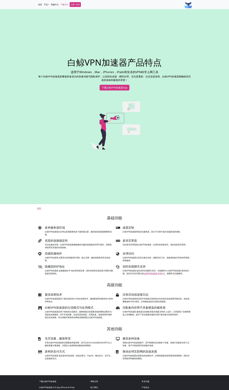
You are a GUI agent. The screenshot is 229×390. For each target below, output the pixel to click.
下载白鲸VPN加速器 (47, 381)
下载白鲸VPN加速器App (114, 87)
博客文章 (94, 381)
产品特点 (145, 387)
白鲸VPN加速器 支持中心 (154, 273)
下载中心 (64, 4)
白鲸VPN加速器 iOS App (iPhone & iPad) (56, 387)
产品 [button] (46, 4)
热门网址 (94, 387)
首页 (40, 4)
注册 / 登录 (75, 4)
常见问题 (145, 381)
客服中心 (55, 4)
